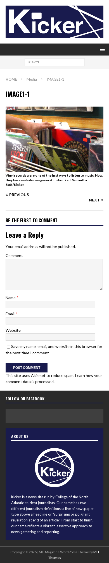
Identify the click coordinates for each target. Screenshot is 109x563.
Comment (14, 255)
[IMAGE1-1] (54, 168)
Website (13, 330)
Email (10, 313)
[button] (101, 49)
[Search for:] (55, 62)
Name (11, 297)
